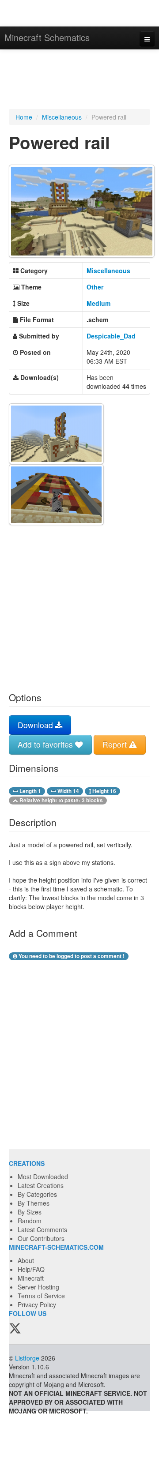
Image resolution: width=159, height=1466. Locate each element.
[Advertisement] (79, 80)
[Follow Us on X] (15, 1328)
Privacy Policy (37, 1304)
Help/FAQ (31, 1269)
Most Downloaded (43, 1176)
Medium (98, 303)
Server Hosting (38, 1286)
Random (30, 1220)
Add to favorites (46, 744)
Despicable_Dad (111, 335)
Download (36, 724)
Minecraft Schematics (47, 37)
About (26, 1260)
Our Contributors (41, 1238)
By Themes (33, 1203)
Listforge (27, 1357)
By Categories (37, 1194)
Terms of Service (41, 1295)
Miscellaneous (62, 117)
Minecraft (31, 1278)
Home (23, 117)
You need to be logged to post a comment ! (71, 956)
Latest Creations (41, 1185)
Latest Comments (42, 1229)
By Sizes (30, 1211)
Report (115, 744)
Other (95, 286)
